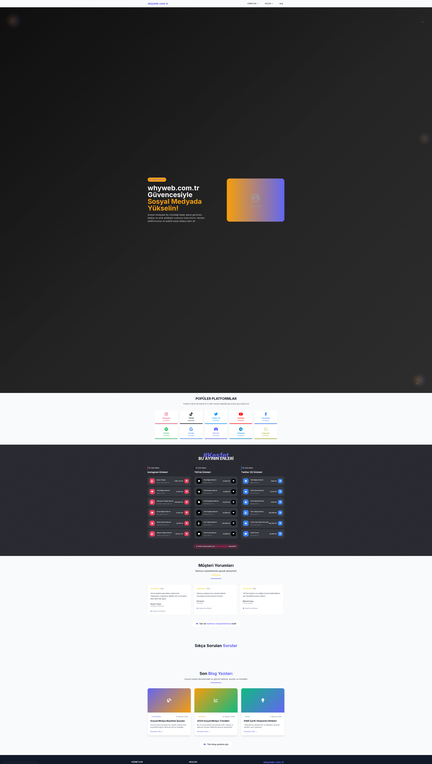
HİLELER (268, 3)
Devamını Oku (155, 731)
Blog (281, 3)
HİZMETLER (251, 3)
